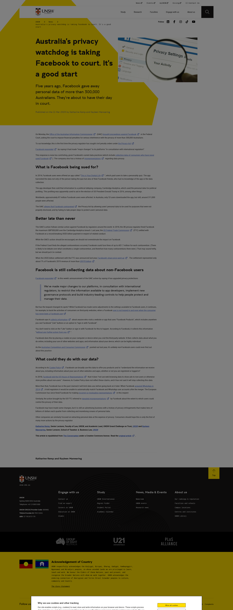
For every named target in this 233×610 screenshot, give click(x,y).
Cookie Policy (57, 367)
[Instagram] (181, 22)
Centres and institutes (185, 512)
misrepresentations (94, 158)
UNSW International (106, 499)
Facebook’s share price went (113, 258)
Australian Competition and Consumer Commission (65, 347)
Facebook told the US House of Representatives (65, 376)
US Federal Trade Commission (118, 230)
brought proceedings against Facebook (121, 134)
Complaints (209, 604)
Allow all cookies (171, 605)
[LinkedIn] (168, 22)
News (51, 22)
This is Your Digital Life (92, 175)
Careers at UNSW (65, 507)
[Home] (45, 12)
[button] (213, 473)
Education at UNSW (66, 512)
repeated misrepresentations (96, 398)
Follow (161, 22)
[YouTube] (193, 22)
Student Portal (104, 507)
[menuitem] (123, 12)
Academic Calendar (105, 512)
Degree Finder (103, 503)
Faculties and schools (185, 503)
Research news (142, 507)
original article (127, 435)
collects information (60, 319)
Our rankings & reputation (187, 499)
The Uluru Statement (60, 586)
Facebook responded (46, 149)
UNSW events (141, 503)
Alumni (61, 516)
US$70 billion (87, 261)
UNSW (38, 22)
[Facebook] (174, 22)
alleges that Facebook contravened (61, 206)
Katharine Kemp (43, 426)
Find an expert (65, 503)
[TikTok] (187, 22)
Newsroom (140, 499)
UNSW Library (180, 516)
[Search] (207, 12)
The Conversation (71, 435)
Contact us (63, 499)
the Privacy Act (126, 143)
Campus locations (182, 507)
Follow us (25, 604)
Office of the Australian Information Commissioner (72, 134)
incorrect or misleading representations (97, 392)
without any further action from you (53, 332)
